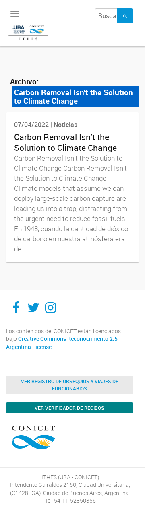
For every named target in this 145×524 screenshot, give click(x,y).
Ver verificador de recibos (69, 408)
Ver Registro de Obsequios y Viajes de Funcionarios (69, 385)
